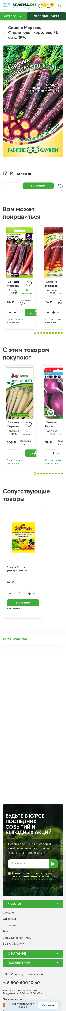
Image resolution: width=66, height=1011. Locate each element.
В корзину (38, 185)
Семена (8, 912)
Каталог (10, 16)
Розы (6, 931)
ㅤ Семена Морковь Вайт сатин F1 (15, 425)
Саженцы (9, 919)
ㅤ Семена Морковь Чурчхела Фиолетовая (16, 284)
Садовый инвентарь (17, 937)
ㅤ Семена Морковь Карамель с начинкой (53, 284)
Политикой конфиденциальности (33, 879)
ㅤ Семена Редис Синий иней (53, 425)
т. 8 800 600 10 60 (21, 983)
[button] (35, 333)
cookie (23, 1007)
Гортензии (10, 925)
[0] (40, 6)
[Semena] (24, 6)
